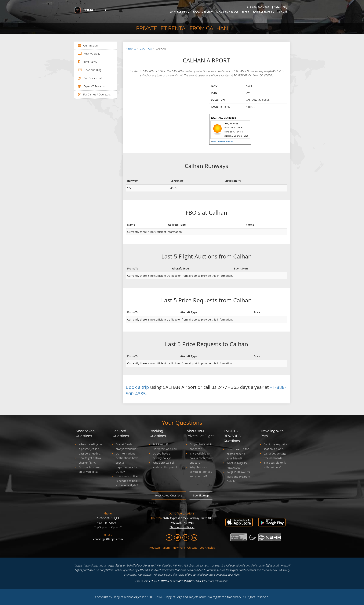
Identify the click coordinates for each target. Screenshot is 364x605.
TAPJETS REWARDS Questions (232, 436)
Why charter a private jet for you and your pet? (201, 471)
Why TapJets (178, 12)
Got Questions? (92, 78)
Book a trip (137, 387)
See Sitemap (201, 495)
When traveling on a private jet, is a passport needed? (90, 449)
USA (142, 48)
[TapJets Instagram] (185, 537)
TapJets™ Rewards (94, 86)
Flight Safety (89, 62)
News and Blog (227, 12)
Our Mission (90, 45)
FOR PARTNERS (262, 12)
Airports (131, 48)
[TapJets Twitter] (177, 537)
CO (150, 48)
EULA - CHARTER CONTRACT (166, 581)
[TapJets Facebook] (169, 537)
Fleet (245, 12)
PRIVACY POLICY (193, 581)
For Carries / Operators (96, 94)
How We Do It (91, 53)
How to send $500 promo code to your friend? (238, 453)
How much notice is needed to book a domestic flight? (127, 480)
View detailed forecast (223, 141)
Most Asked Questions (168, 495)
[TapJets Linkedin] (194, 537)
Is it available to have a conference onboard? (201, 458)
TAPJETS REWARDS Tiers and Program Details (238, 476)
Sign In (283, 12)
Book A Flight (203, 12)
